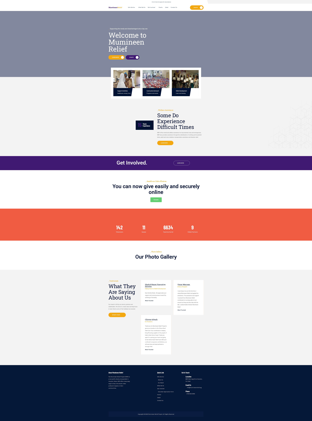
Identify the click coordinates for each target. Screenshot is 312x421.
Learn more (115, 57)
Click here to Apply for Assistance (161, 2)
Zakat (166, 7)
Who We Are (131, 7)
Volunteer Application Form (166, 391)
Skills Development (181, 91)
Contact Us (174, 7)
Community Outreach (153, 91)
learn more (180, 163)
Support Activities (122, 91)
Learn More (164, 143)
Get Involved (151, 7)
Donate (196, 7)
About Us (160, 380)
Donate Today (116, 315)
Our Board (161, 382)
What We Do (141, 7)
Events (161, 7)
